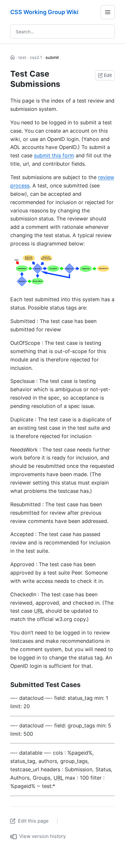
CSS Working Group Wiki (44, 12)
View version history (42, 836)
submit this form (54, 155)
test (22, 57)
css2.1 (36, 57)
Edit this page (33, 821)
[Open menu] (108, 12)
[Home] (12, 57)
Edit (108, 75)
